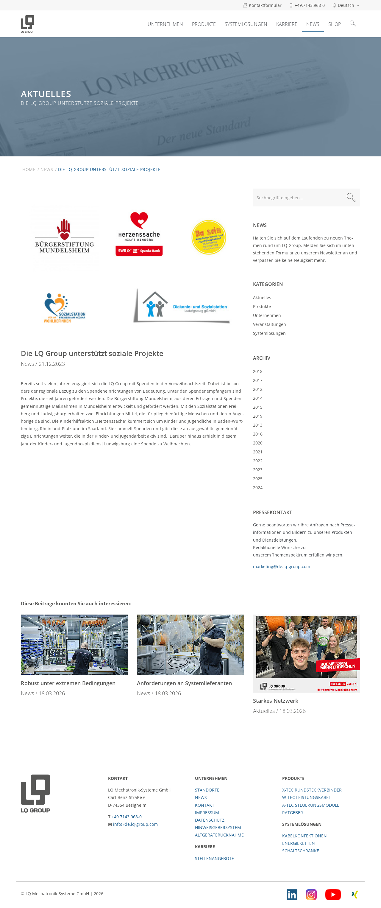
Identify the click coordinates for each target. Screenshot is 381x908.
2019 (258, 416)
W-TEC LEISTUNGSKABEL (306, 797)
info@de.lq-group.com (135, 824)
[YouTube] (333, 893)
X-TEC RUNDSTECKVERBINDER (312, 790)
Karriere (286, 24)
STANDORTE (207, 790)
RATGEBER (292, 812)
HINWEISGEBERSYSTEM (218, 827)
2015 (258, 407)
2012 (258, 389)
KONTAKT (204, 805)
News (312, 24)
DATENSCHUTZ (209, 820)
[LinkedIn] (292, 893)
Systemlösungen (246, 24)
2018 (258, 371)
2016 (258, 434)
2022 (258, 461)
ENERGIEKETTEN (298, 843)
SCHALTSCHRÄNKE (300, 850)
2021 (258, 452)
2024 (258, 487)
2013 (258, 425)
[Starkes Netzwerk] (306, 654)
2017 (258, 380)
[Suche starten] (351, 197)
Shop (334, 24)
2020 (258, 443)
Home (28, 169)
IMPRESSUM (207, 812)
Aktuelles (262, 297)
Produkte (204, 24)
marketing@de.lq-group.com (281, 566)
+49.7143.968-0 (127, 817)
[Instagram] (311, 893)
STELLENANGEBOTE (214, 858)
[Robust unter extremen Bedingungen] (74, 645)
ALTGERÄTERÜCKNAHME (219, 835)
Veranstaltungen (269, 324)
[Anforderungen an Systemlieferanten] (190, 645)
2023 (258, 469)
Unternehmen (165, 24)
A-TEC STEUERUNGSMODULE (310, 805)
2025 (258, 478)
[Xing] (354, 893)
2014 (258, 398)
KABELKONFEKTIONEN (304, 836)
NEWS (201, 797)
